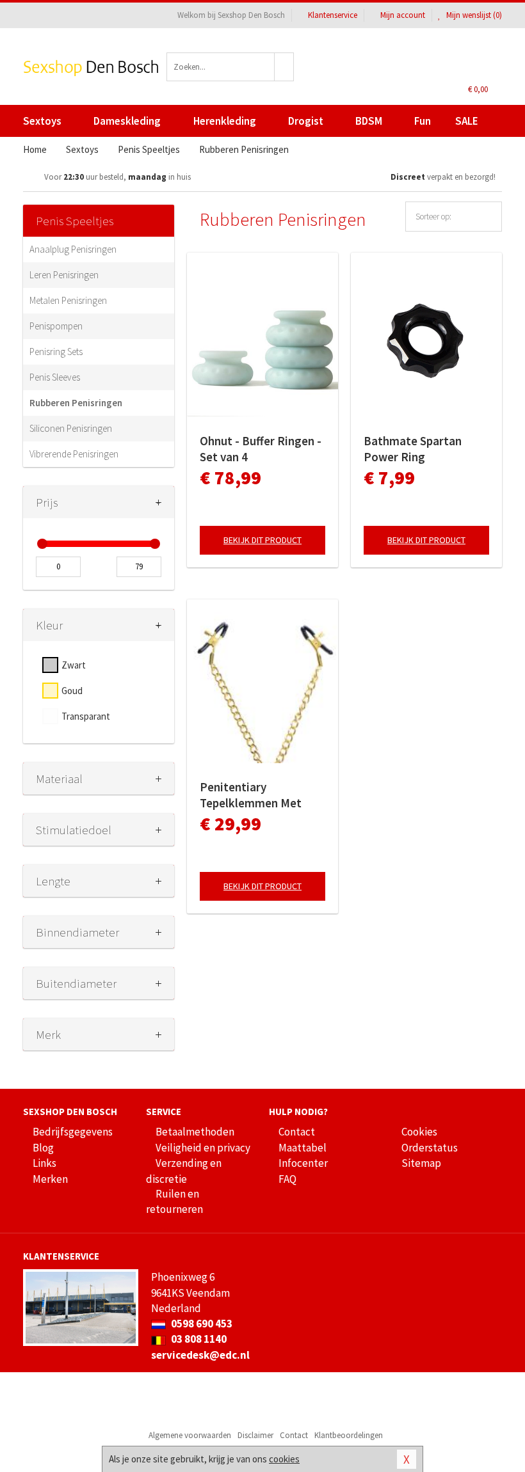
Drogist (305, 121)
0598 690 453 (200, 1324)
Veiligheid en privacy (203, 1148)
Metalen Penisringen (68, 300)
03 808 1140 (198, 1339)
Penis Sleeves (54, 377)
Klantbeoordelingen (348, 1435)
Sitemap (421, 1163)
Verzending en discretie (184, 1170)
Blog (43, 1148)
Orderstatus (429, 1148)
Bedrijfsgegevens (73, 1132)
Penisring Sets (56, 351)
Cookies (419, 1132)
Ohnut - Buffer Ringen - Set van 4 (260, 448)
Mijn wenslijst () (473, 15)
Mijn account (402, 15)
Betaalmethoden (195, 1132)
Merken (50, 1179)
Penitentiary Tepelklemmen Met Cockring (251, 795)
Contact (297, 1132)
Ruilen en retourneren (174, 1201)
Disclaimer (255, 1435)
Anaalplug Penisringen (73, 249)
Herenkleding (224, 121)
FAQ (287, 1179)
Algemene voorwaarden (190, 1435)
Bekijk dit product (262, 540)
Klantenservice (332, 15)
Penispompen (56, 326)
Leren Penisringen (64, 275)
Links (44, 1163)
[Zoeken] (284, 66)
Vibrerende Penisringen (73, 454)
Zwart (73, 665)
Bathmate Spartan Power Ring (413, 448)
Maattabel (303, 1148)
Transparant (85, 716)
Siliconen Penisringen (70, 428)
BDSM (368, 121)
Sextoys (42, 121)
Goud (72, 691)
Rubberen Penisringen (75, 403)
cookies (284, 1459)
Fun (422, 121)
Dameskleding (127, 121)
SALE (466, 121)
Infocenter (303, 1163)
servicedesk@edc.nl (200, 1355)
